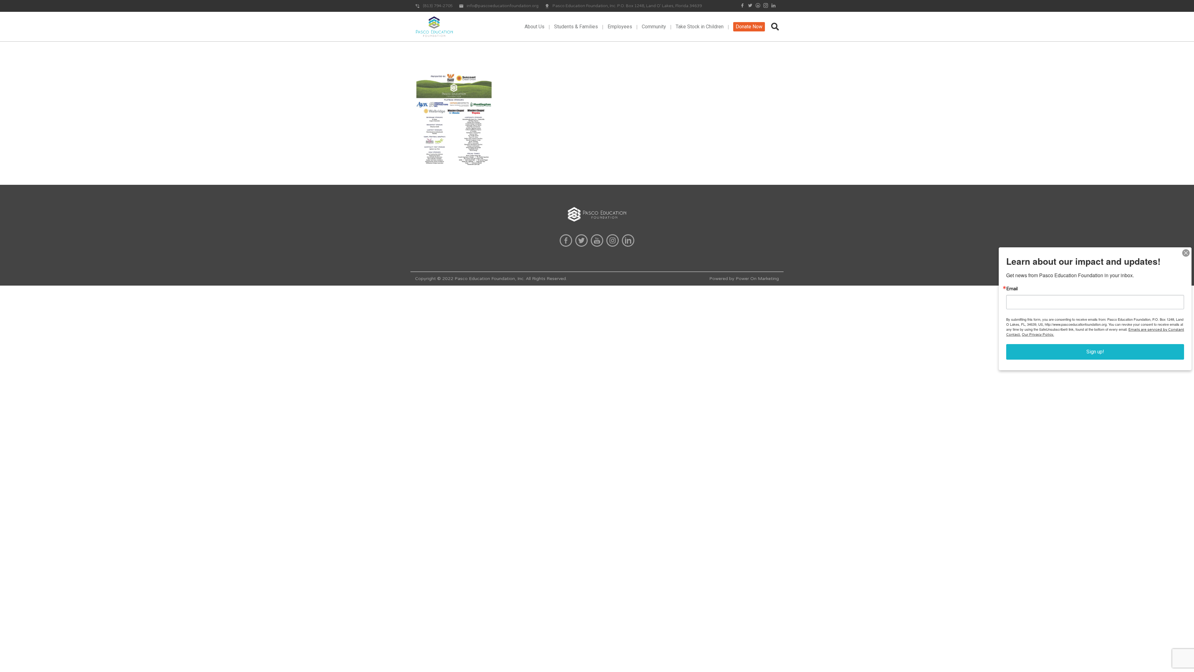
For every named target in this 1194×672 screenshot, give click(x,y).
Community (654, 27)
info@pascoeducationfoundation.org (503, 5)
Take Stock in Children (700, 27)
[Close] (1186, 253)
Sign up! (1095, 352)
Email (1012, 289)
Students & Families (576, 27)
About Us (534, 27)
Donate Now (749, 27)
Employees (620, 27)
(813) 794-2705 (438, 5)
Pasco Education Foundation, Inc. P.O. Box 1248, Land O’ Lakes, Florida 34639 (627, 5)
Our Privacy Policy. (1038, 335)
